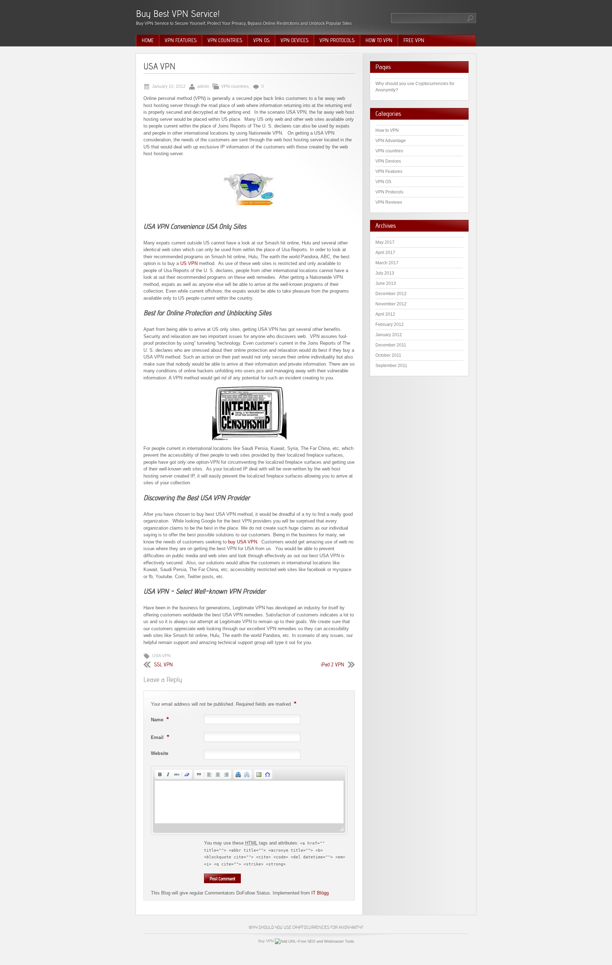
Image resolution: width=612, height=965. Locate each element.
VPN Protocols (337, 40)
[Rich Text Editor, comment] (249, 802)
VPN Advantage (390, 140)
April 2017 (385, 252)
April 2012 (385, 314)
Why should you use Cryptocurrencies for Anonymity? (306, 927)
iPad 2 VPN (332, 664)
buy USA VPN (242, 541)
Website (159, 753)
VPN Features (181, 40)
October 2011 (388, 355)
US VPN (189, 263)
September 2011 (391, 365)
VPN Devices (294, 40)
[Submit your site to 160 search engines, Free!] (314, 941)
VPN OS (261, 40)
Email (160, 736)
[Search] (470, 18)
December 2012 (391, 293)
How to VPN (379, 40)
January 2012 (388, 334)
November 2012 (391, 303)
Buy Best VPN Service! (178, 13)
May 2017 (385, 242)
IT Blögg (320, 893)
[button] (159, 774)
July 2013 (384, 273)
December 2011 (390, 345)
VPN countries (225, 40)
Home (148, 40)
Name (160, 719)
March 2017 (386, 262)
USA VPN (161, 655)
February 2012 (389, 324)
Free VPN (413, 40)
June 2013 (385, 283)
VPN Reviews (388, 202)
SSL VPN (163, 664)
